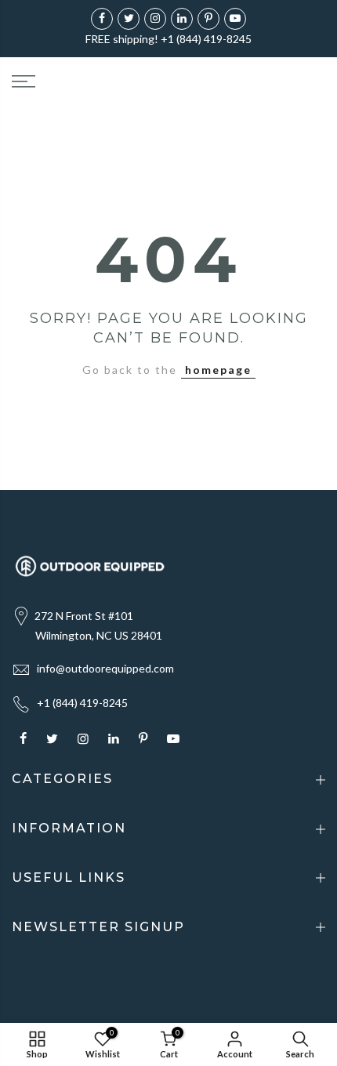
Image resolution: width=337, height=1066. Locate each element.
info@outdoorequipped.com (105, 668)
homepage (218, 369)
